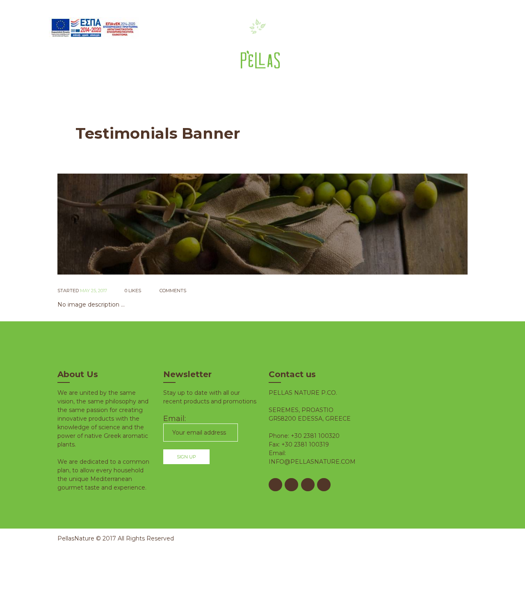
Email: (174, 418)
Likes (133, 290)
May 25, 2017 (93, 290)
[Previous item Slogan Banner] (159, 224)
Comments (172, 290)
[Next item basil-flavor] (365, 224)
